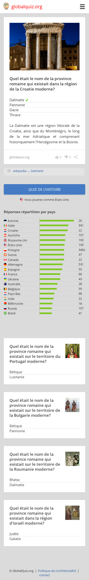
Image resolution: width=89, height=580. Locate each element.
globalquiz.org (26, 6)
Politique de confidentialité (57, 571)
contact (44, 575)
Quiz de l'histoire (44, 189)
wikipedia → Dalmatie (28, 171)
